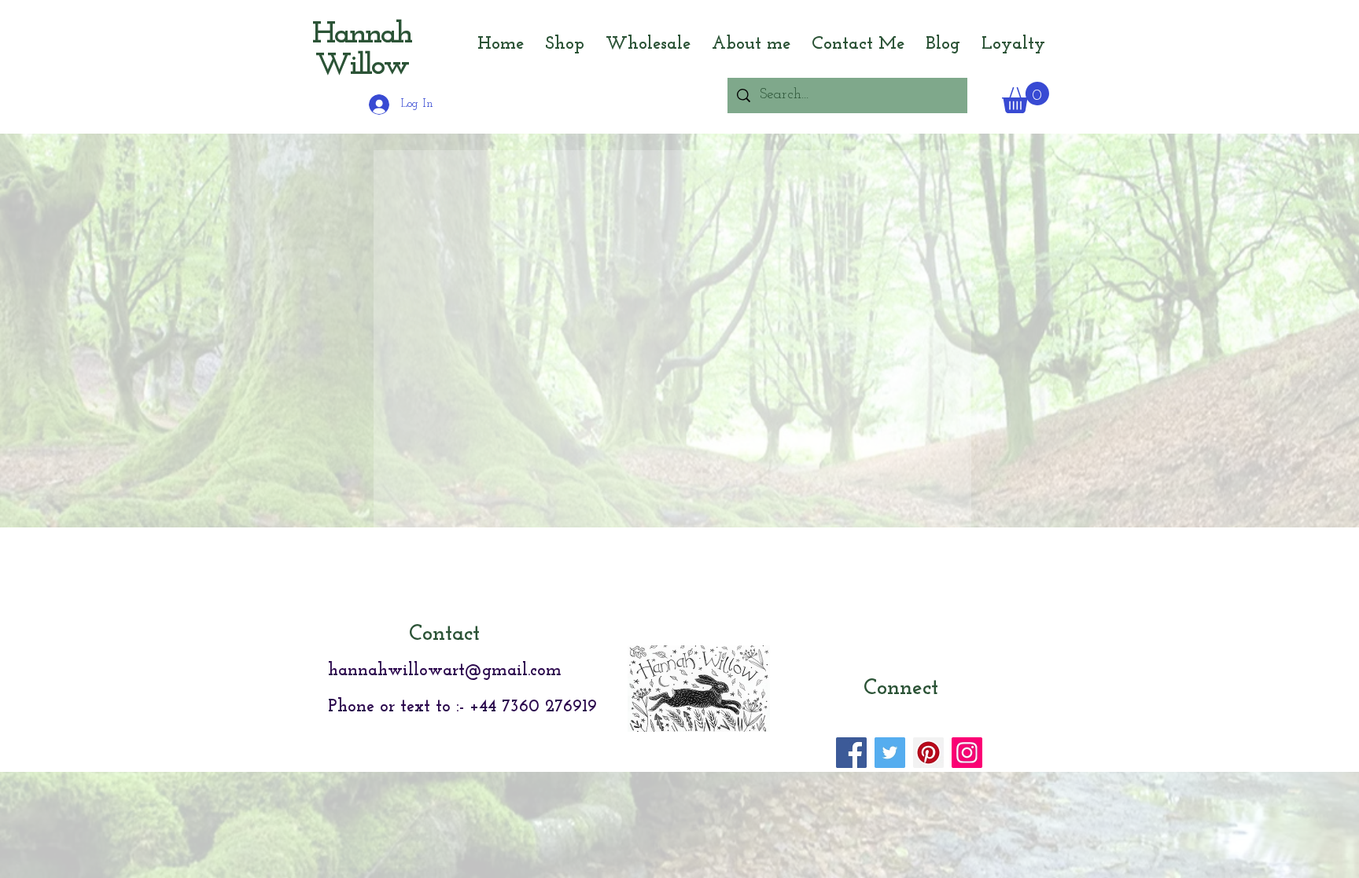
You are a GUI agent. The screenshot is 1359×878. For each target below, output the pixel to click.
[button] (1025, 97)
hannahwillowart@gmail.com (445, 856)
